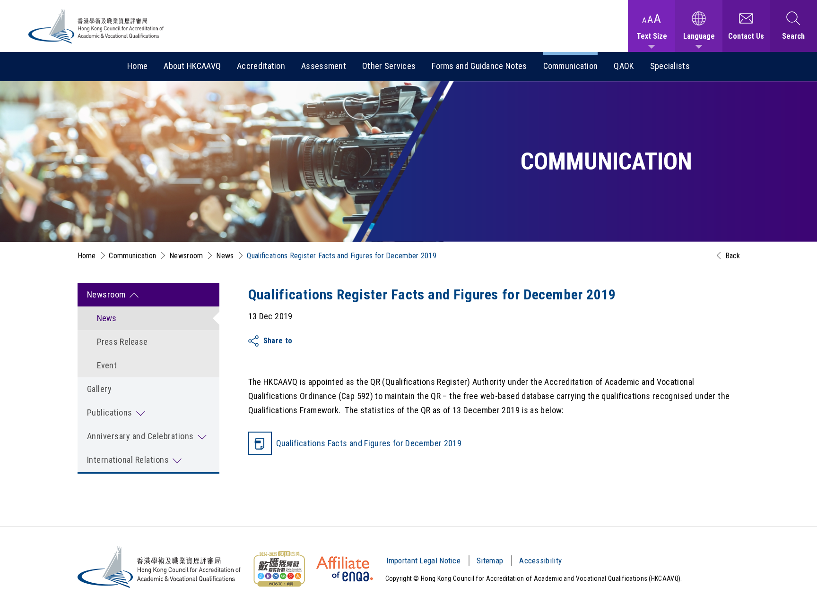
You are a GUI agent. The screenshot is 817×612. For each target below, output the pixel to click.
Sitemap (490, 560)
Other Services (389, 66)
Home (137, 66)
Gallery (99, 389)
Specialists (670, 66)
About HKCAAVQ (192, 66)
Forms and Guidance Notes (479, 66)
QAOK (624, 66)
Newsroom (186, 255)
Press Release (122, 342)
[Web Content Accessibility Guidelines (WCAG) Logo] (279, 569)
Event (107, 365)
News (225, 255)
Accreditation (261, 66)
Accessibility (540, 560)
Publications (109, 412)
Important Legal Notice (423, 560)
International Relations (128, 460)
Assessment (323, 66)
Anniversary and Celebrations (140, 436)
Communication (570, 66)
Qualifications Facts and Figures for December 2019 (371, 443)
